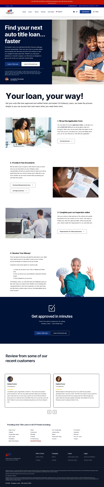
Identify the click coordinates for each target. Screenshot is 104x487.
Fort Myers (77, 430)
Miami (53, 434)
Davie (32, 430)
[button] (49, 412)
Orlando (32, 436)
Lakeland (76, 432)
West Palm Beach (14, 441)
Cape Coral (12, 430)
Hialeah (11, 432)
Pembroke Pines (57, 436)
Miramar (76, 434)
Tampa (76, 439)
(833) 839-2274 (73, 5)
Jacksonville (55, 432)
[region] (20, 475)
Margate (32, 434)
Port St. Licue (78, 436)
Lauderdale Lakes (14, 434)
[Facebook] (74, 11)
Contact (7, 6)
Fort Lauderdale (56, 430)
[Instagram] (76, 11)
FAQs (11, 6)
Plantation (11, 439)
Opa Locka (12, 436)
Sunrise (54, 439)
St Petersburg (34, 439)
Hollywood (33, 432)
